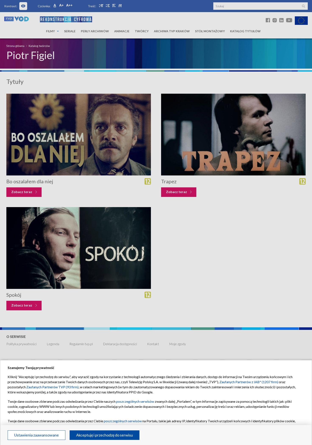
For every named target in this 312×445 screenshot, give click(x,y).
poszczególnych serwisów (135, 401)
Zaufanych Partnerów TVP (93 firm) (52, 387)
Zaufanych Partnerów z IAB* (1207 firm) (248, 382)
